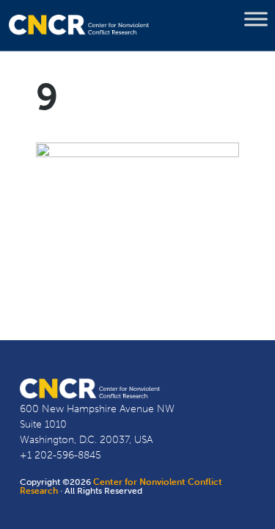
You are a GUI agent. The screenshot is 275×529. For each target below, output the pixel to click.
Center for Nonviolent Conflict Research (121, 486)
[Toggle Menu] (256, 19)
